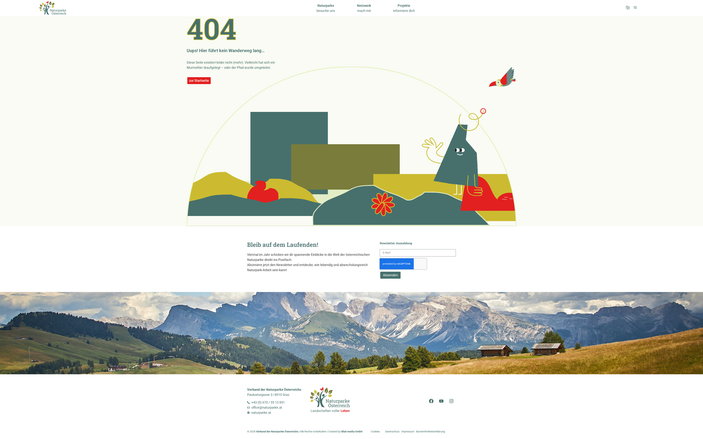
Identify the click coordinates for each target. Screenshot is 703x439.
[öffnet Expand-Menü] (635, 7)
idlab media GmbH (351, 431)
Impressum (407, 431)
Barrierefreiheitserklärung (430, 431)
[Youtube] (441, 401)
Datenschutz (392, 431)
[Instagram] (451, 401)
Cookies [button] (375, 431)
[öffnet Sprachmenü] (628, 7)
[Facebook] (431, 401)
